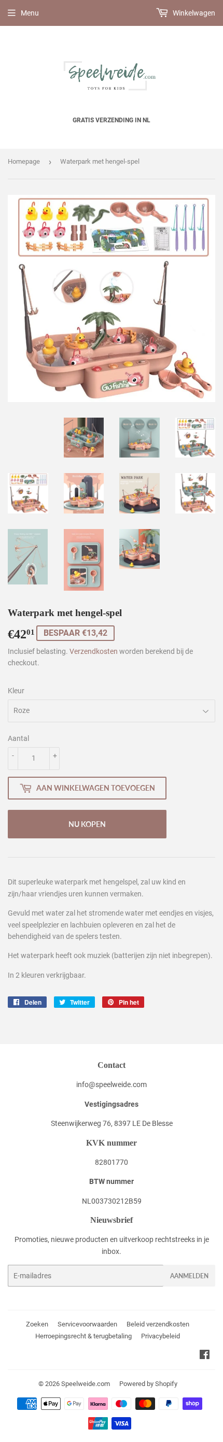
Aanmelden (189, 1276)
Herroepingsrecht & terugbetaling (83, 1336)
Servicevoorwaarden (87, 1324)
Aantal (18, 738)
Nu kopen (87, 824)
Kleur (16, 691)
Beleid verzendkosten (158, 1324)
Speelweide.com (85, 1384)
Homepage (24, 161)
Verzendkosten (93, 651)
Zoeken (37, 1324)
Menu (30, 13)
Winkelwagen (193, 13)
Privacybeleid (160, 1336)
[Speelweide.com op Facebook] (204, 1356)
